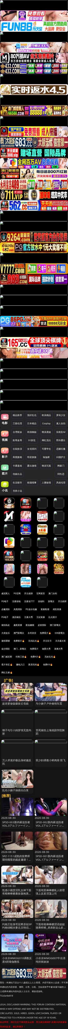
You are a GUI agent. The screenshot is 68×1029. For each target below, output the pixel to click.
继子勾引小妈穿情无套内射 (16, 731)
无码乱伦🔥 (33, 640)
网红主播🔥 (7, 672)
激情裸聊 (5, 640)
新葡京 (51, 601)
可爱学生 (46, 448)
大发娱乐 (5, 632)
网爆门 (60, 465)
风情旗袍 (17, 457)
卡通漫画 (17, 465)
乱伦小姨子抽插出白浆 (15, 790)
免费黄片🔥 (19, 640)
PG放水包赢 (31, 609)
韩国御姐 (31, 432)
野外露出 (61, 440)
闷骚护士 (61, 457)
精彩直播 (57, 609)
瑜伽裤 (46, 457)
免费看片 (34, 648)
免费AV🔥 (48, 664)
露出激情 (31, 465)
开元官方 (47, 640)
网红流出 (46, 440)
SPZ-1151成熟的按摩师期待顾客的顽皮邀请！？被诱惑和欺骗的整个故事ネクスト (16, 861)
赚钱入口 (20, 664)
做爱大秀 (46, 648)
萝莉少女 (61, 415)
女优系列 (31, 448)
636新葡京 (60, 632)
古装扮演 (17, 448)
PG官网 (17, 593)
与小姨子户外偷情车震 (49, 703)
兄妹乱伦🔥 (50, 656)
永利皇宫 (32, 632)
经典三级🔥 (21, 656)
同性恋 (60, 474)
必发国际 (42, 625)
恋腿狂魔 (61, 448)
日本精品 (31, 423)
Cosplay (46, 423)
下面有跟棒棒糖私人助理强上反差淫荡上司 (50, 891)
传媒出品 (17, 474)
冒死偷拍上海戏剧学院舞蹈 (50, 731)
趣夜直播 (18, 625)
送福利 (41, 601)
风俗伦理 (61, 482)
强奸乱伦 (31, 415)
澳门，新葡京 (20, 648)
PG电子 (5, 601)
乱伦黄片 (52, 617)
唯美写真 (46, 465)
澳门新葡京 (55, 625)
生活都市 (17, 482)
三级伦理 (17, 423)
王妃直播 (40, 617)
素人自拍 (61, 423)
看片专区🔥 (7, 664)
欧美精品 (46, 415)
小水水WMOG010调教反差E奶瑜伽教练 (17, 959)
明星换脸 (31, 457)
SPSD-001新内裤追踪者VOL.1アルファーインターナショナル (50, 859)
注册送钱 (16, 601)
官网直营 (40, 593)
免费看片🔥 (45, 632)
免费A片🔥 (36, 656)
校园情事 (31, 482)
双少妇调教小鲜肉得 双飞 (51, 760)
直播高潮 (45, 609)
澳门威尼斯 (6, 656)
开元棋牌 (28, 593)
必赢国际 (5, 609)
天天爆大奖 (60, 640)
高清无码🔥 (33, 664)
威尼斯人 (5, 593)
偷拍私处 (5, 625)
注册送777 (29, 601)
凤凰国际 (18, 609)
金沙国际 (5, 648)
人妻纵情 (46, 482)
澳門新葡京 (19, 632)
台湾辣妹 (17, 432)
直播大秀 (58, 648)
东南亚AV (61, 432)
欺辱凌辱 (17, 440)
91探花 (31, 440)
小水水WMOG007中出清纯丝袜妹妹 (50, 959)
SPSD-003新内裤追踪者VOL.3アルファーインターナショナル (16, 825)
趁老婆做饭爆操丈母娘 (15, 703)
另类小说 (17, 490)
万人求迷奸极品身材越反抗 (16, 761)
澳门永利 (52, 593)
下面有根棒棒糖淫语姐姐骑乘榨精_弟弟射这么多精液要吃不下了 (50, 927)
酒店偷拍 (16, 617)
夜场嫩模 (30, 625)
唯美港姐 (46, 432)
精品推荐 (17, 415)
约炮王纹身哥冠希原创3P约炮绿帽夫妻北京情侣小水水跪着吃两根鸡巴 (17, 927)
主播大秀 (28, 617)
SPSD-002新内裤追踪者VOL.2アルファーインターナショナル (50, 825)
